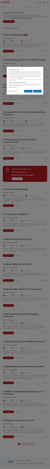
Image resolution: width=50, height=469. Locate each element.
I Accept (37, 91)
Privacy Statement (20, 77)
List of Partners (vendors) (13, 87)
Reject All (28, 91)
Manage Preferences (12, 91)
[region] (25, 81)
